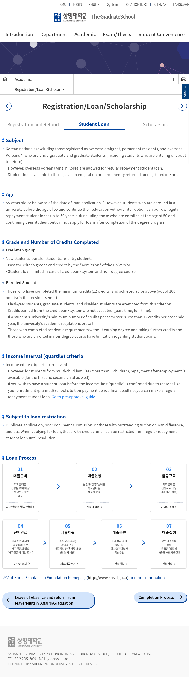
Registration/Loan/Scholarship (41, 89)
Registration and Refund (33, 124)
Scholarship (155, 124)
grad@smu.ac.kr (59, 658)
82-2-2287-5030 (25, 658)
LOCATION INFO (135, 4)
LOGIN (77, 4)
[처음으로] (5, 79)
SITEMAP (160, 4)
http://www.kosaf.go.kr (107, 577)
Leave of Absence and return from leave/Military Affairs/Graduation (45, 600)
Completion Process (156, 597)
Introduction (19, 34)
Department (53, 34)
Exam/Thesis (117, 34)
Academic (85, 34)
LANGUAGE (181, 4)
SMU (63, 4)
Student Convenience (162, 34)
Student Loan (94, 124)
